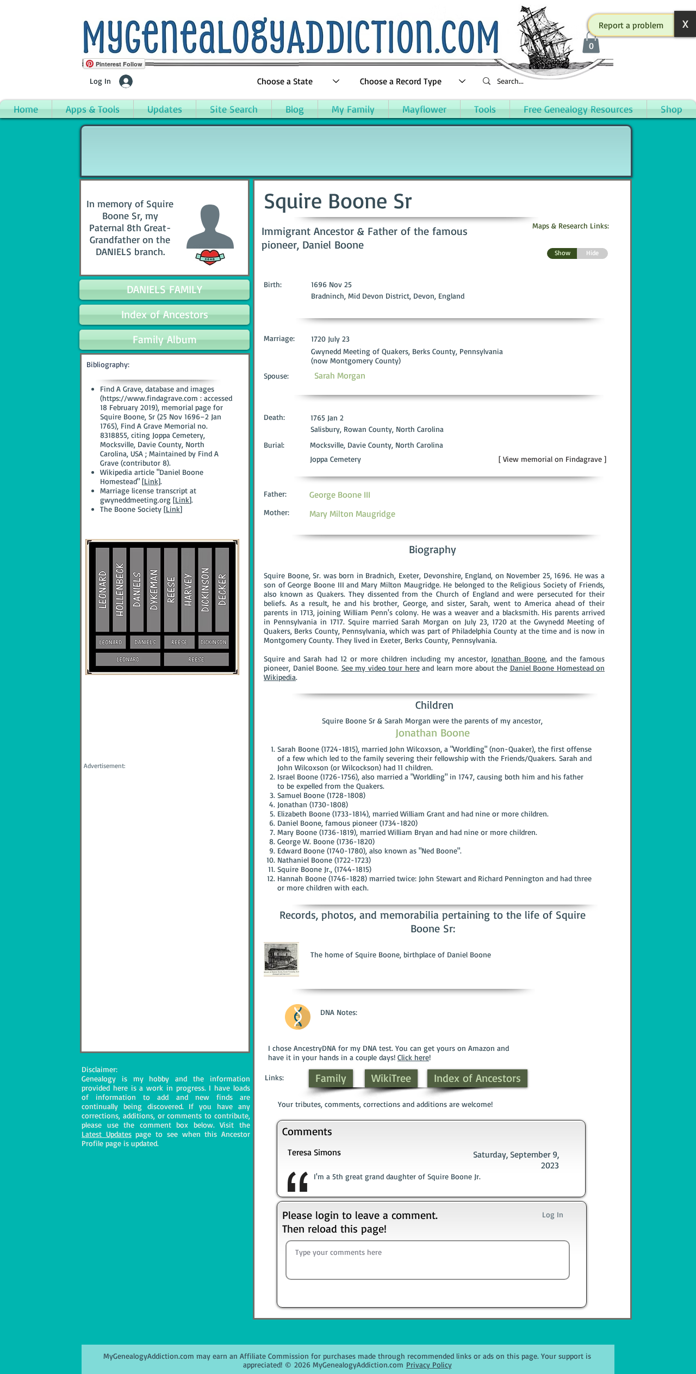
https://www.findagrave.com (150, 398)
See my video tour (372, 667)
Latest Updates (107, 1133)
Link (182, 499)
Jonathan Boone (518, 658)
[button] (631, 25)
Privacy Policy (429, 1364)
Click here (413, 1057)
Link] (152, 481)
